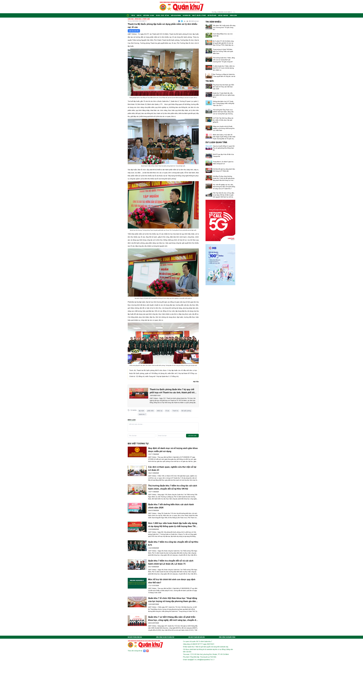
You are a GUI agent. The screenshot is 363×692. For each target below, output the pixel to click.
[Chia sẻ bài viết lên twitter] (182, 21)
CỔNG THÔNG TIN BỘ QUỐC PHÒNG (227, 637)
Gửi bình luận (192, 435)
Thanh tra (175, 410)
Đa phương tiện (186, 15)
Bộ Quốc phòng (186, 410)
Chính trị (139, 15)
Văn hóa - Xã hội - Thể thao (162, 15)
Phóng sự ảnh (233, 15)
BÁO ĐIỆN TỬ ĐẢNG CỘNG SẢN (135, 637)
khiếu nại (159, 410)
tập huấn (141, 410)
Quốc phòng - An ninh (148, 15)
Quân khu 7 (142, 414)
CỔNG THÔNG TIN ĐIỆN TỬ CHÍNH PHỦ (165, 637)
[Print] (184, 21)
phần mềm (150, 410)
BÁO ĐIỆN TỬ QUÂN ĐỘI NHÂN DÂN (196, 637)
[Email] (187, 21)
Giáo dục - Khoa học (223, 15)
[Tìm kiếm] (234, 12)
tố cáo (167, 410)
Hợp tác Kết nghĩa (212, 15)
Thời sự (133, 15)
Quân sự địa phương (176, 15)
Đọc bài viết (134, 31)
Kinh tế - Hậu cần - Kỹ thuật (199, 15)
